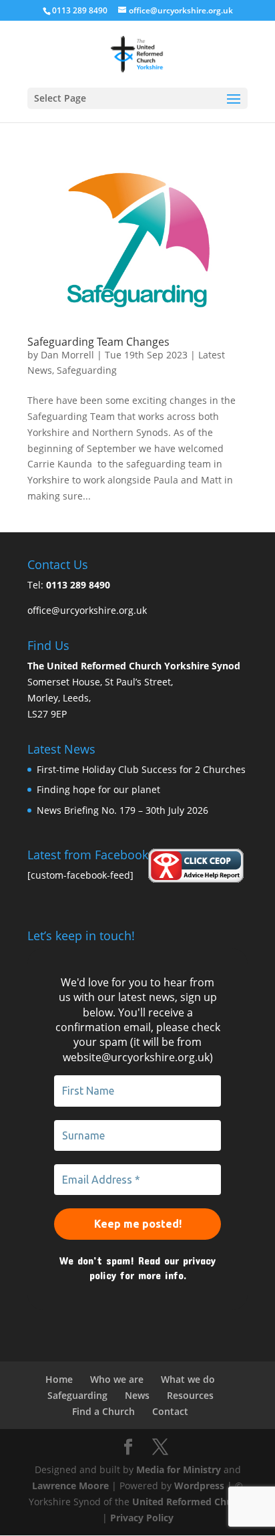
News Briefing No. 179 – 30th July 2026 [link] (122, 810)
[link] (137, 53)
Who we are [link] (117, 1379)
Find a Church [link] (103, 1411)
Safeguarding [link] (87, 370)
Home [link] (59, 1379)
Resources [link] (190, 1395)
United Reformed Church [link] (189, 1501)
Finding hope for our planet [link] (98, 789)
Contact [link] (170, 1411)
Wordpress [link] (199, 1485)
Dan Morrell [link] (67, 354)
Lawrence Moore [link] (70, 1485)
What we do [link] (188, 1379)
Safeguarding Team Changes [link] (98, 341)
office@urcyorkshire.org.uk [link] (87, 610)
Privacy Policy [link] (142, 1517)
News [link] (137, 1395)
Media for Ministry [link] (180, 1469)
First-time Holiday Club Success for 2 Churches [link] (141, 769)
